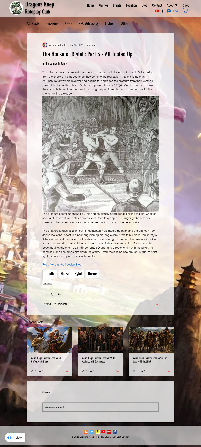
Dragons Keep (39, 4)
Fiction (109, 23)
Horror (92, 273)
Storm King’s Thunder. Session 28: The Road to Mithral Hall (150, 359)
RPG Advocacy (89, 23)
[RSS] (86, 432)
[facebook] (162, 11)
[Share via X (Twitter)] (51, 294)
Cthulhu (49, 273)
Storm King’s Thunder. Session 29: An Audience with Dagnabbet (98, 359)
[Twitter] (92, 432)
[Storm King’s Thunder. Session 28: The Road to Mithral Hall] (151, 340)
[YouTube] (157, 11)
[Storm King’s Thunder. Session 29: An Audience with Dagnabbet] (100, 340)
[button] (186, 10)
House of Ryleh (72, 273)
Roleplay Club (37, 11)
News (68, 23)
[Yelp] (109, 432)
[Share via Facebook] (43, 294)
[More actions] (157, 45)
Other (125, 23)
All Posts (33, 23)
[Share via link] (66, 294)
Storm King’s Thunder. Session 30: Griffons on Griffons (46, 359)
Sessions (52, 23)
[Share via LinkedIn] (59, 294)
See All (170, 321)
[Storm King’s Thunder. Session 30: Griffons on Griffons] (49, 340)
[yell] (98, 432)
